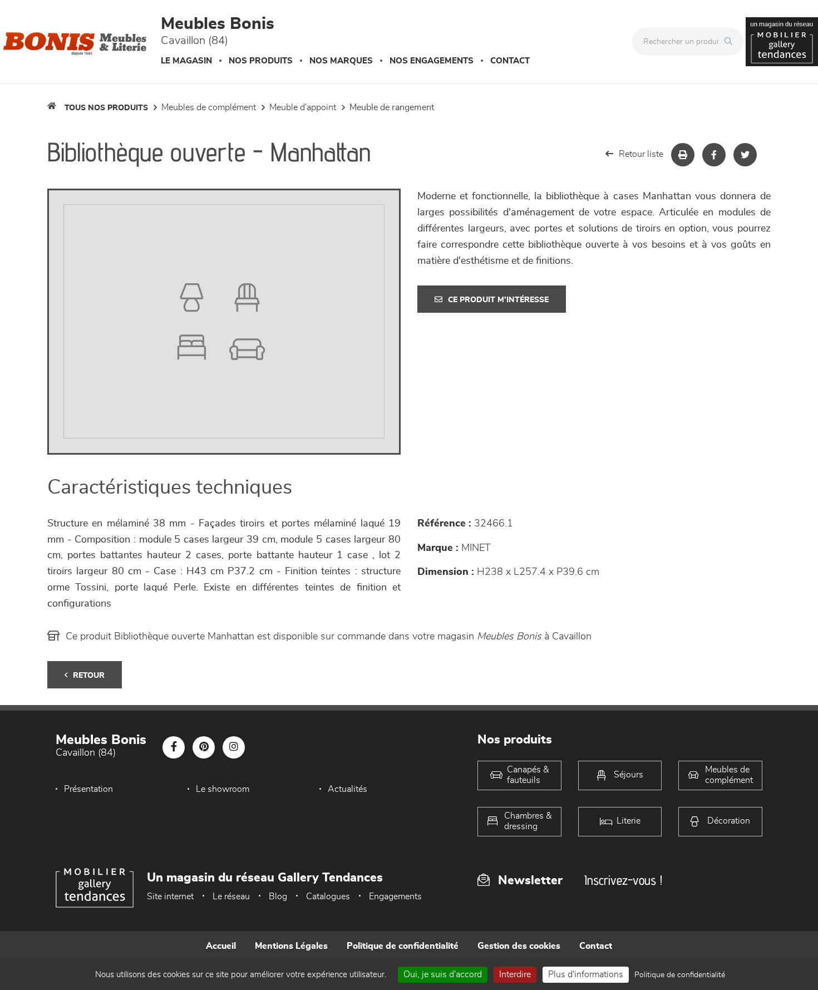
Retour (89, 675)
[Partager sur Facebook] (714, 154)
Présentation (88, 789)
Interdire (515, 974)
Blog (278, 896)
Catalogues (328, 896)
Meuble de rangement (391, 107)
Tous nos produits (106, 108)
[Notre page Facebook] (173, 747)
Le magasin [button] (186, 61)
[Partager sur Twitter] (745, 154)
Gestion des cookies (518, 946)
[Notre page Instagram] (234, 747)
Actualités (347, 789)
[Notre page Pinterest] (204, 747)
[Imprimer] (682, 154)
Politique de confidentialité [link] (679, 975)
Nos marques (341, 61)
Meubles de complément (208, 107)
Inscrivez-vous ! (623, 880)
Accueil (221, 946)
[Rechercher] (731, 42)
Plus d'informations (585, 974)
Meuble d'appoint (302, 107)
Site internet (170, 896)
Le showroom (222, 789)
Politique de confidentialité (403, 946)
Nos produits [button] (261, 61)
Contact (510, 61)
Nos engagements (432, 61)
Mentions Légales (291, 946)
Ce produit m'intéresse (498, 300)
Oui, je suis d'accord (442, 974)
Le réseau (231, 896)
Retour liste (641, 154)
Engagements (395, 896)
